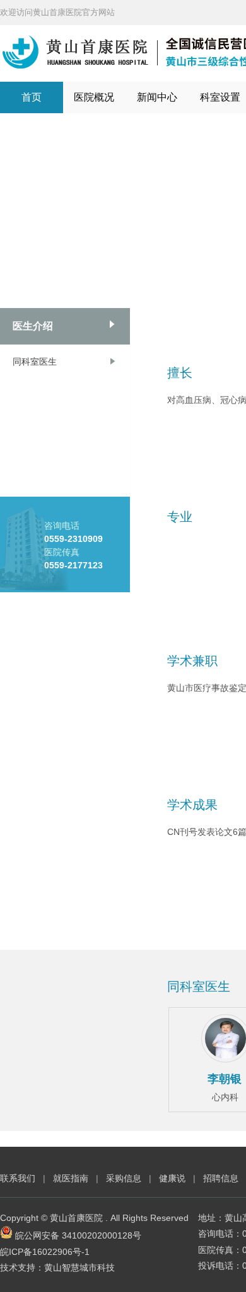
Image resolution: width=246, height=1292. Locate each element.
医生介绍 (33, 326)
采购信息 (123, 1178)
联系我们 (17, 1178)
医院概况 (94, 97)
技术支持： (22, 1267)
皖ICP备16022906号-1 (45, 1252)
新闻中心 (157, 97)
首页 (31, 97)
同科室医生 (35, 361)
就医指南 (70, 1178)
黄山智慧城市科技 (79, 1267)
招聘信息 (220, 1178)
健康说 (173, 1178)
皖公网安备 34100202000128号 (78, 1235)
